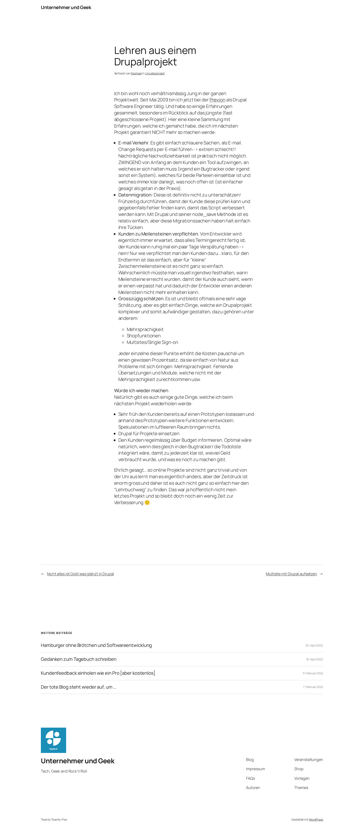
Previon (217, 100)
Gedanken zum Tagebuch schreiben (78, 659)
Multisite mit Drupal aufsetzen (291, 573)
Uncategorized (155, 73)
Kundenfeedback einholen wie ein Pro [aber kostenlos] (98, 673)
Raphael (136, 73)
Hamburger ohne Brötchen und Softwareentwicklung (96, 645)
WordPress (316, 819)
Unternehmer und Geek (66, 7)
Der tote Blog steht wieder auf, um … (78, 687)
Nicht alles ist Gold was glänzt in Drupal (80, 573)
